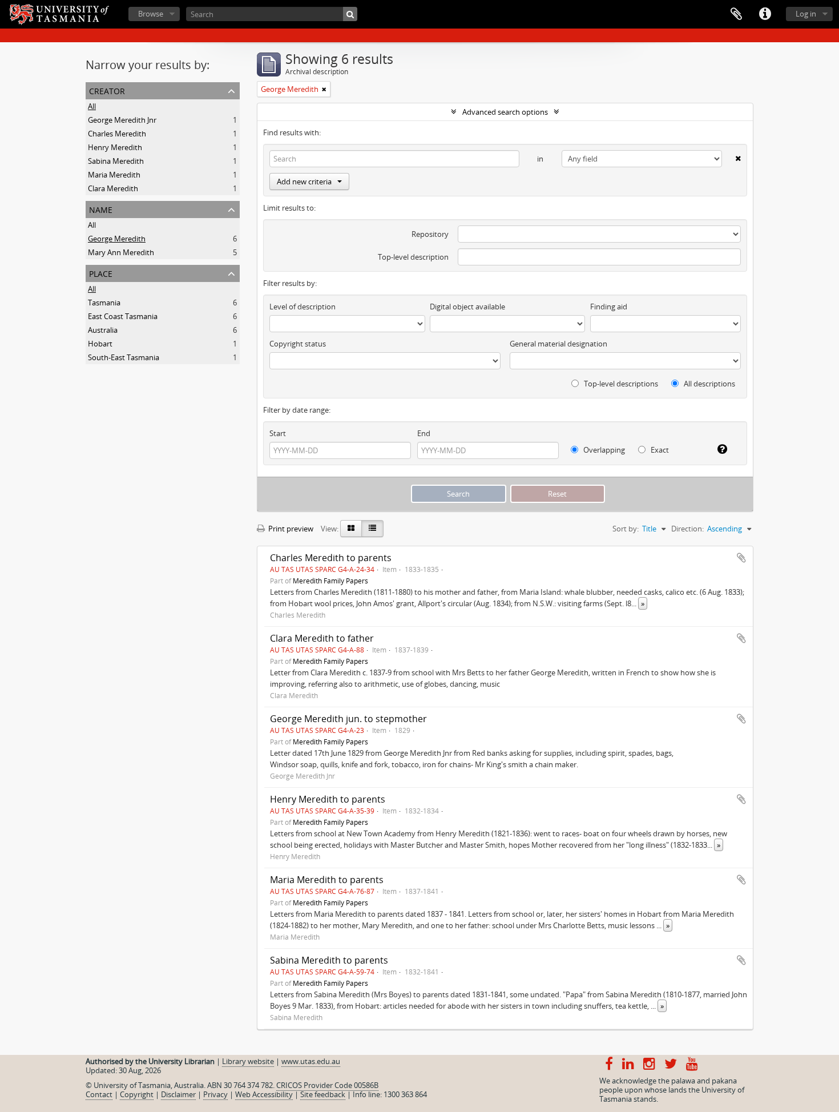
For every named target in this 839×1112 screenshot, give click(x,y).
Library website (248, 1061)
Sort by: (625, 528)
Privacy (215, 1094)
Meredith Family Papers (330, 580)
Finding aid (608, 306)
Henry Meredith (115, 147)
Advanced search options (505, 112)
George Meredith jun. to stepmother (348, 718)
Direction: (687, 528)
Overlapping (603, 450)
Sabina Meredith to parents (329, 960)
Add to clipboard (741, 557)
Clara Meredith (113, 188)
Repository (430, 234)
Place (100, 272)
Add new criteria (304, 181)
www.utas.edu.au (310, 1061)
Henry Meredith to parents (327, 799)
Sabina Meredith (116, 161)
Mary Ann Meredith (121, 252)
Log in (806, 14)
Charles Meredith (117, 133)
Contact (99, 1094)
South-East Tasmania (123, 357)
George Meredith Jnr (122, 120)
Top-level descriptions (620, 383)
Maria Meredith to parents (327, 879)
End (423, 433)
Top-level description (413, 257)
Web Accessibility (264, 1094)
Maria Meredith (114, 175)
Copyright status (297, 344)
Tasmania (104, 302)
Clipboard (736, 14)
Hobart (100, 344)
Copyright (137, 1094)
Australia (103, 330)
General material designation (558, 344)
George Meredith (117, 238)
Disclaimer (178, 1094)
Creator (107, 90)
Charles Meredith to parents (331, 557)
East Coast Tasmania (123, 316)
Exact (659, 450)
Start (277, 433)
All (92, 106)
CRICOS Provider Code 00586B (327, 1085)
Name (100, 208)
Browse (150, 14)
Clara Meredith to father (322, 638)
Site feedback (322, 1094)
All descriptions (708, 383)
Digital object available (467, 306)
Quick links (765, 14)
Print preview (290, 528)
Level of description (302, 306)
